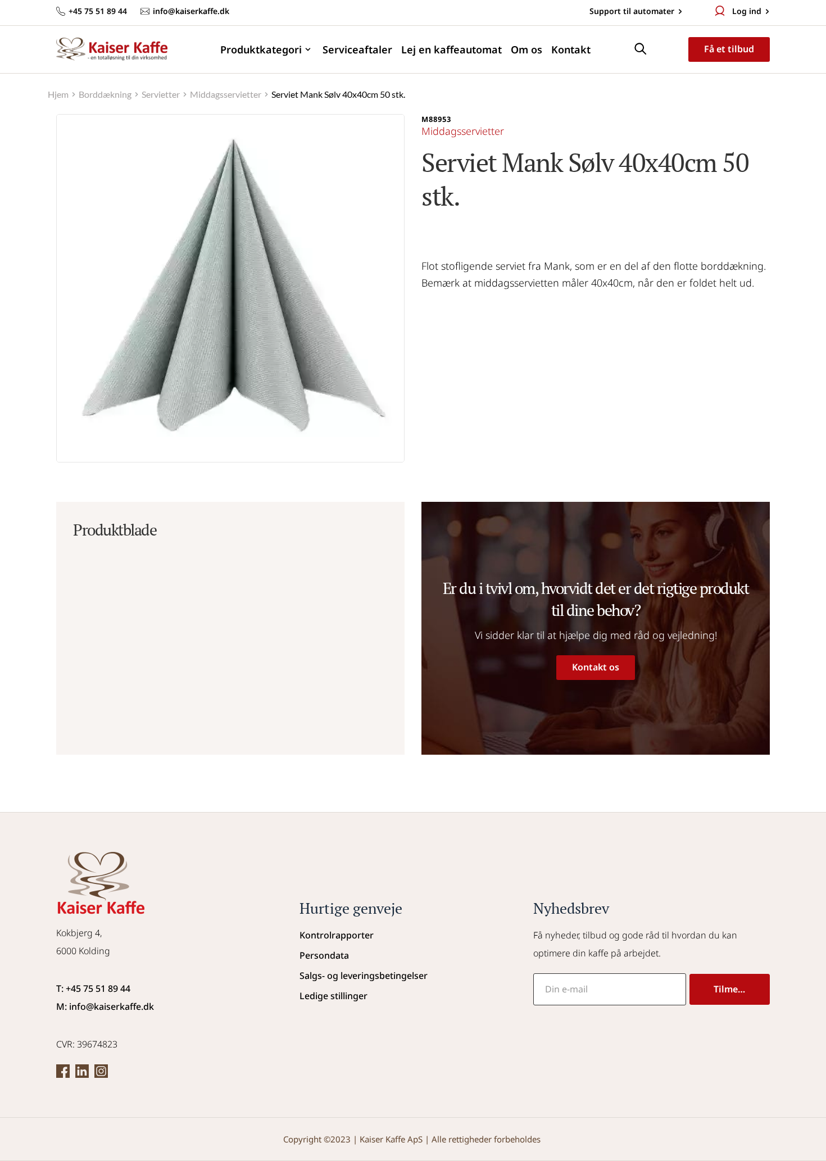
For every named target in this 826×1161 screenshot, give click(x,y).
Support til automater (630, 11)
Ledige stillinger (333, 996)
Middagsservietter (462, 131)
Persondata (324, 955)
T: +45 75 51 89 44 (93, 988)
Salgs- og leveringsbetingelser (363, 975)
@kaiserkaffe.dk (120, 1006)
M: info (71, 1006)
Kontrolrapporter (336, 935)
